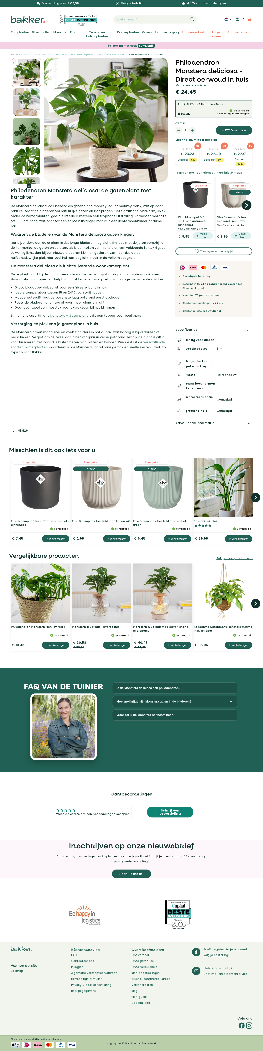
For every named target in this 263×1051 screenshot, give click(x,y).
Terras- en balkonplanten (97, 34)
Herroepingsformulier (86, 979)
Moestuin (60, 32)
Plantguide (139, 997)
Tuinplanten (20, 32)
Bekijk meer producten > (234, 558)
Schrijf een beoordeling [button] (170, 812)
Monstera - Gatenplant (112, 54)
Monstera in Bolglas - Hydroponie (96, 626)
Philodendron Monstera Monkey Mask (38, 626)
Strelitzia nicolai (205, 521)
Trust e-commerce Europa (151, 979)
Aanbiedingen (238, 32)
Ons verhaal (140, 955)
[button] (106, 19)
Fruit (73, 32)
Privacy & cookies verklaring (91, 985)
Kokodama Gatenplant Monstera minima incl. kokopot (223, 628)
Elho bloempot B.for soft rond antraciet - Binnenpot (193, 220)
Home (14, 54)
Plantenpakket (193, 32)
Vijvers (147, 32)
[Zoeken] (192, 19)
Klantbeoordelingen (146, 973)
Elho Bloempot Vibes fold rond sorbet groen (160, 523)
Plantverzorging (167, 32)
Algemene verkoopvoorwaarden (94, 973)
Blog (134, 991)
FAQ (74, 955)
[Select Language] (228, 21)
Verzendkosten (142, 985)
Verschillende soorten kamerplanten (75, 54)
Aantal (180, 123)
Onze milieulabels (144, 967)
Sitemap (17, 971)
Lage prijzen (216, 34)
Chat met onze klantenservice (226, 974)
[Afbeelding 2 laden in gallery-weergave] (26, 72)
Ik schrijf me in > (131, 874)
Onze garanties (143, 961)
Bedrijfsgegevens (83, 991)
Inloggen (77, 967)
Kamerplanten (128, 32)
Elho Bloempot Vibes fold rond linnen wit (231, 219)
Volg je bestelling (216, 955)
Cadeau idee (141, 1003)
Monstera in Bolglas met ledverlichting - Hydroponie (161, 628)
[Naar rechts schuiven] (29, 186)
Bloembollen (41, 32)
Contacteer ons (82, 961)
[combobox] (155, 19)
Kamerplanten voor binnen (36, 54)
